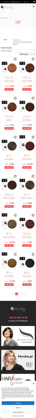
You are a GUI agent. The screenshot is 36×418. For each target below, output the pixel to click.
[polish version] (34, 2)
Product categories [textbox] (7, 51)
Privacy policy (21, 415)
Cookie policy (14, 415)
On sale (5, 39)
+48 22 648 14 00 (6, 1)
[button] (33, 384)
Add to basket (9, 89)
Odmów (18, 407)
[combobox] (18, 51)
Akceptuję (18, 403)
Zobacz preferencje (18, 412)
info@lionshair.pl (16, 1)
